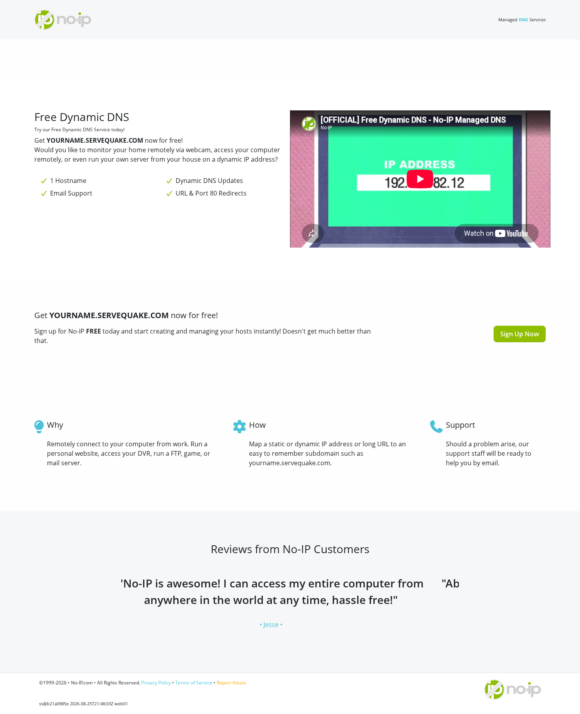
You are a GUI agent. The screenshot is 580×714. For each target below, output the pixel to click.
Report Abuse (231, 682)
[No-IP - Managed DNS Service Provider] (62, 19)
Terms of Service (193, 682)
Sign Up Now (519, 334)
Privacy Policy (156, 682)
